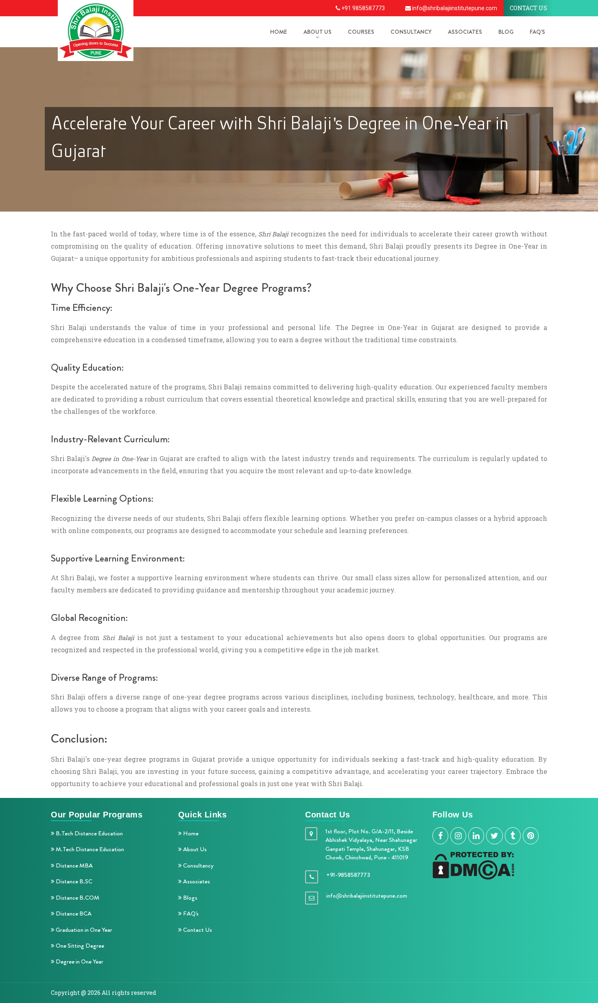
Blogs (189, 897)
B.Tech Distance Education (89, 833)
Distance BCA (73, 913)
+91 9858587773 (362, 8)
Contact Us (197, 929)
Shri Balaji (273, 234)
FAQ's (537, 32)
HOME (278, 32)
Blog (505, 32)
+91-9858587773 (348, 874)
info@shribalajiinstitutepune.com (454, 8)
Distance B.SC (73, 881)
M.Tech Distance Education (89, 849)
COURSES (361, 32)
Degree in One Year (79, 961)
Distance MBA (74, 865)
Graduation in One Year (83, 929)
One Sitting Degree (79, 945)
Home (190, 833)
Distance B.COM (77, 897)
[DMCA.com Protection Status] (473, 864)
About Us (194, 849)
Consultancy (411, 32)
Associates (465, 32)
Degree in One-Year (120, 459)
